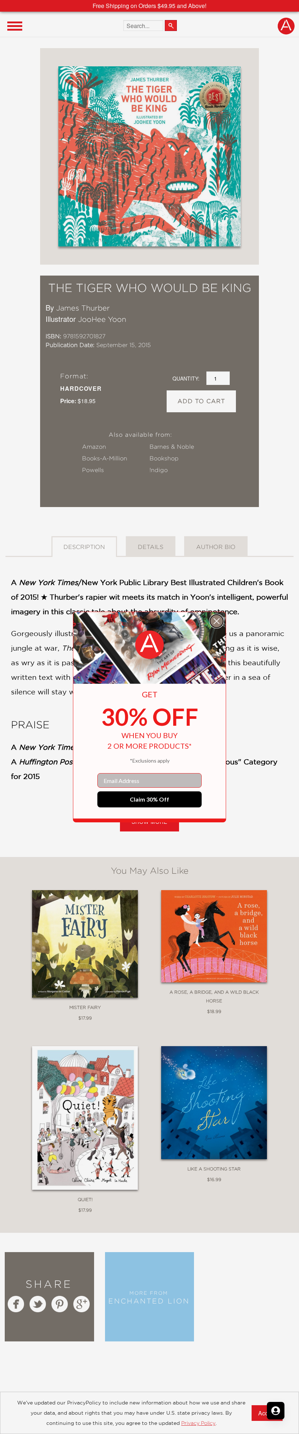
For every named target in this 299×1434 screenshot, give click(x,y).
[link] (149, 644)
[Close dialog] (216, 621)
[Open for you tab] (275, 1410)
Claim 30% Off (149, 799)
